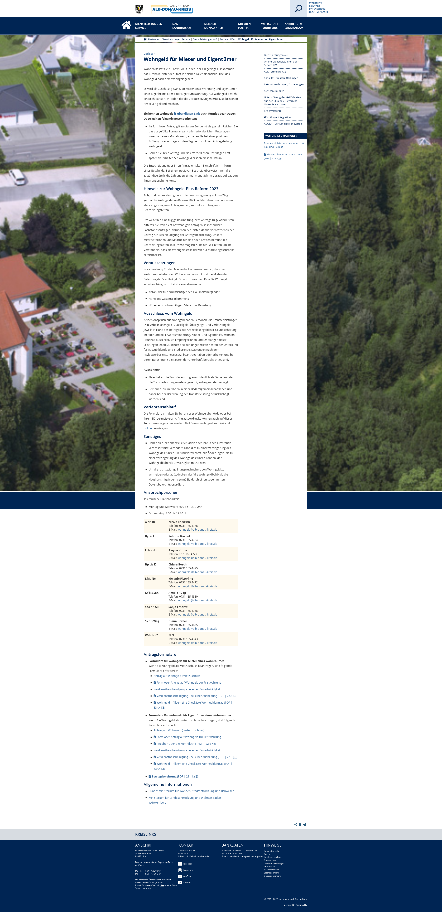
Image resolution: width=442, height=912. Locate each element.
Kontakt (314, 5)
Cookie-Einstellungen (274, 863)
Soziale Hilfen (228, 39)
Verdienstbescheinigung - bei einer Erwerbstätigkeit (187, 689)
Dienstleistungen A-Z (205, 39)
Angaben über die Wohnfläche (186, 744)
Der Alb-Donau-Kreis (213, 26)
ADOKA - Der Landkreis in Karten (283, 123)
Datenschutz (317, 8)
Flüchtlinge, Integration (277, 117)
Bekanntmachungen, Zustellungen (284, 84)
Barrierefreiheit (271, 869)
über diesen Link (188, 114)
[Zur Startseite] (122, 22)
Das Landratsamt (182, 26)
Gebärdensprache (272, 875)
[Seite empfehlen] (296, 824)
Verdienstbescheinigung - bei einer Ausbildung (197, 696)
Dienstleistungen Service (146, 26)
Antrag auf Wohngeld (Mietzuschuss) (177, 676)
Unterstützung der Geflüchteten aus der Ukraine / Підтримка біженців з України (282, 101)
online (148, 428)
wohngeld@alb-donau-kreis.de (197, 529)
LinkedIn (187, 882)
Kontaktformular (272, 850)
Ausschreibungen (274, 91)
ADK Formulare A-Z (275, 71)
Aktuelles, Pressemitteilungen (281, 78)
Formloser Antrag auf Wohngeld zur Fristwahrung (189, 682)
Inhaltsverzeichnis (272, 857)
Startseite (315, 2)
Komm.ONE (301, 904)
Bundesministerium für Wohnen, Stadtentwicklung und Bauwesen (191, 791)
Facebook (187, 863)
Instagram (188, 869)
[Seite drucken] (305, 824)
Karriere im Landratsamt (295, 26)
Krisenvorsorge (272, 110)
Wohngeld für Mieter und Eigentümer (260, 39)
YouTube (187, 876)
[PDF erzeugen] (300, 824)
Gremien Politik (244, 26)
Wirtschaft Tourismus (269, 26)
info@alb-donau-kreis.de (197, 856)
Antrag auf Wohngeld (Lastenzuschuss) (179, 730)
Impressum (269, 866)
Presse (267, 854)
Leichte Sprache (318, 11)
